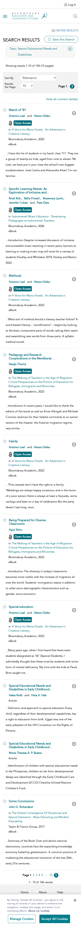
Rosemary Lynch (53, 198)
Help (60, 892)
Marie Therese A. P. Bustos (25, 753)
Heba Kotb (15, 695)
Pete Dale (43, 202)
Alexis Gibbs (42, 116)
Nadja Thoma (17, 364)
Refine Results (67, 30)
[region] (40, 909)
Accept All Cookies (54, 919)
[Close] (75, 900)
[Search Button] (75, 16)
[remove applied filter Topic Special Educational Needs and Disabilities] (70, 49)
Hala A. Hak (39, 695)
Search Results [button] (21, 39)
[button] (5, 110)
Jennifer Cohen (18, 202)
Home (24, 892)
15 (50, 875)
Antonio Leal (17, 116)
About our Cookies (39, 910)
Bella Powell (32, 198)
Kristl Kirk (15, 198)
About (43, 892)
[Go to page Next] (56, 875)
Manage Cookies (21, 919)
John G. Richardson (21, 807)
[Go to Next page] (72, 86)
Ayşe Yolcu (15, 529)
